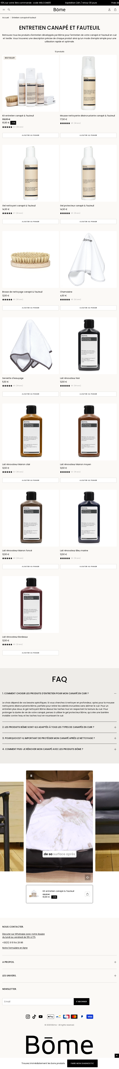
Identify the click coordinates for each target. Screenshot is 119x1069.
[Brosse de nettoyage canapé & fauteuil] (30, 259)
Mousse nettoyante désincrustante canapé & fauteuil (87, 115)
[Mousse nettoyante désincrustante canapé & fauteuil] (88, 83)
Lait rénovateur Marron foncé (17, 550)
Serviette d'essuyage (13, 378)
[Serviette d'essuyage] (30, 345)
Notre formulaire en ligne (15, 947)
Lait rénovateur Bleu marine (74, 550)
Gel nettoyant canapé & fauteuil (19, 205)
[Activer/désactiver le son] (88, 877)
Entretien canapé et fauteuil (24, 17)
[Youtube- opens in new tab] (41, 1017)
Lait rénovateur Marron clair (16, 464)
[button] (3, 10)
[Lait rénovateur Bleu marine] (88, 518)
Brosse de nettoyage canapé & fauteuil (22, 291)
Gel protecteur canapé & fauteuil (77, 205)
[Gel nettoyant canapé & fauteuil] (30, 173)
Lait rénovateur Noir (70, 378)
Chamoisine (66, 291)
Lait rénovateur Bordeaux (15, 636)
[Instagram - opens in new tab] (28, 1017)
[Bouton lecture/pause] (31, 776)
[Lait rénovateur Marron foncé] (30, 518)
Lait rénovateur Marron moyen (75, 464)
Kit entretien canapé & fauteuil (18, 115)
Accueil (5, 17)
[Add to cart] (87, 894)
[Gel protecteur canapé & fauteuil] (88, 173)
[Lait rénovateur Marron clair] (30, 432)
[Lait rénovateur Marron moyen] (88, 432)
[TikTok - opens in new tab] (34, 1017)
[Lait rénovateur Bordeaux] (30, 604)
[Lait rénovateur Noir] (88, 345)
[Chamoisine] (88, 259)
